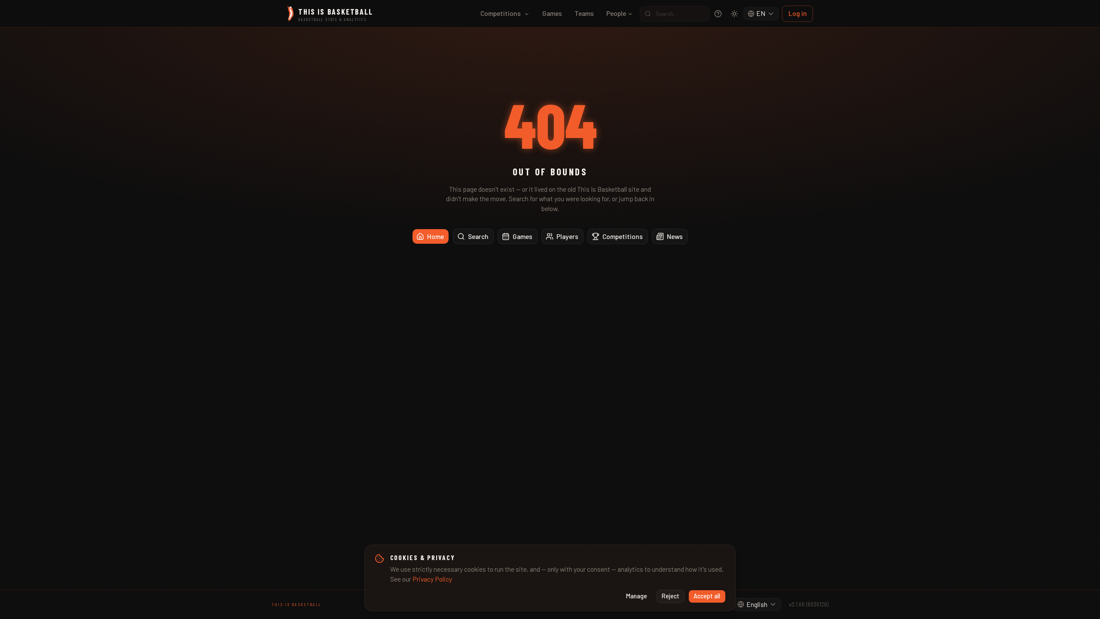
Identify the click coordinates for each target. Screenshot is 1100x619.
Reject (670, 596)
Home (435, 236)
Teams (584, 13)
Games (552, 13)
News (675, 236)
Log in (797, 13)
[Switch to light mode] (734, 13)
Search (478, 236)
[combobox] (761, 14)
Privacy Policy (432, 579)
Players (567, 236)
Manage (636, 596)
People (616, 13)
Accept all (707, 596)
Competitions (500, 13)
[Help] (718, 13)
